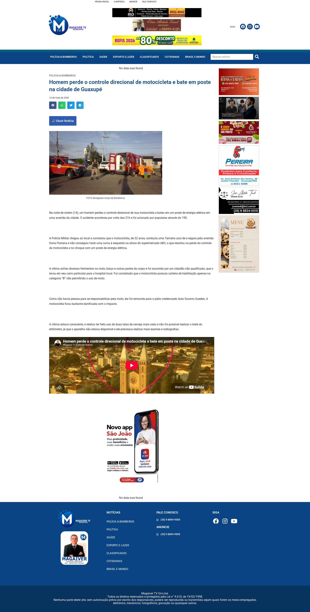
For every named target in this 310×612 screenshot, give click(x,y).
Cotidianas (172, 56)
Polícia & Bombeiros (63, 56)
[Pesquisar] (257, 57)
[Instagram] (250, 26)
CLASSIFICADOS (149, 56)
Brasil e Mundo (195, 56)
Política (88, 56)
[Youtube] (257, 26)
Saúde (103, 56)
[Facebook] (243, 26)
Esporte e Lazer (123, 56)
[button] (53, 105)
